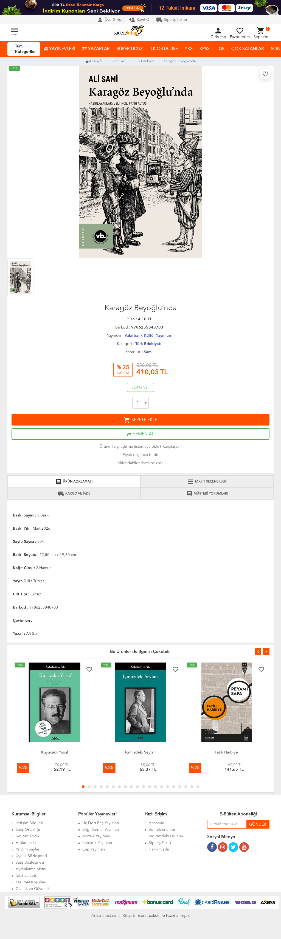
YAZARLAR (98, 49)
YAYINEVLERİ (61, 49)
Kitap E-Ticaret (135, 916)
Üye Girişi (109, 20)
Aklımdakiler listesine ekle (140, 463)
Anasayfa (95, 61)
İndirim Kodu (27, 836)
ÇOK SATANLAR (247, 49)
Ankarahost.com (105, 916)
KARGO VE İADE (74, 493)
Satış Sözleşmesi (30, 862)
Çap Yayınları (93, 849)
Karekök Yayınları (97, 843)
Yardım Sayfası (28, 849)
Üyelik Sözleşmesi (31, 856)
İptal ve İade (26, 876)
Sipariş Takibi (171, 20)
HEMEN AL (142, 434)
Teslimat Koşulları (31, 882)
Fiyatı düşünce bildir (141, 455)
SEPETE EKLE (140, 420)
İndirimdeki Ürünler (166, 836)
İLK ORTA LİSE (164, 49)
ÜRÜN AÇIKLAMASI (73, 481)
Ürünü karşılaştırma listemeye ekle (129, 447)
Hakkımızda (26, 843)
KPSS (204, 49)
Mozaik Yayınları (96, 836)
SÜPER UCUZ (130, 49)
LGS (220, 49)
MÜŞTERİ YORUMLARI (207, 493)
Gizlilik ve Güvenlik (33, 889)
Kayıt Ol (140, 20)
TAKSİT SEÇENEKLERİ (207, 481)
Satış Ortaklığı (28, 830)
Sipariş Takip (160, 843)
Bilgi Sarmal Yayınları (100, 830)
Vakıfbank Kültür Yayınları (148, 336)
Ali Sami (145, 352)
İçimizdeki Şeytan (64, 752)
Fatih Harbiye (150, 752)
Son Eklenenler (162, 830)
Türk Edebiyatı (148, 344)
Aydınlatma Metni (31, 869)
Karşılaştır (170, 447)
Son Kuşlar (236, 752)
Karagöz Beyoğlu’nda (180, 61)
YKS (189, 49)
